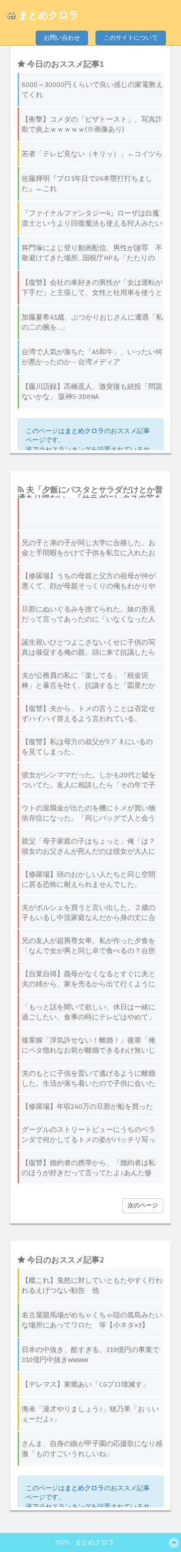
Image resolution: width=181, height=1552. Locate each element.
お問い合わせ (62, 38)
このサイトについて (131, 38)
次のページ (143, 1205)
